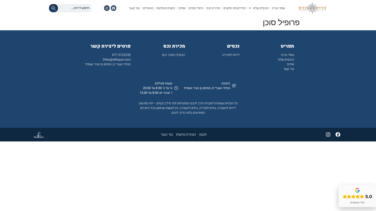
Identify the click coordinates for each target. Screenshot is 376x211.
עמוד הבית (278, 8)
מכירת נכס (213, 8)
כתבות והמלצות (165, 8)
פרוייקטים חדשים (234, 8)
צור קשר (134, 8)
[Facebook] (114, 8)
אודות (182, 8)
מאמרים (148, 8)
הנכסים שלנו (261, 8)
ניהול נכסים (196, 8)
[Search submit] (53, 8)
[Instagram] (107, 8)
